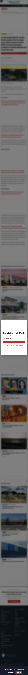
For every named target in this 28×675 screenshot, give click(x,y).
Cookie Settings (10, 672)
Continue (14, 342)
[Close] (24, 322)
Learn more (21, 669)
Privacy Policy (21, 345)
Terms (17, 345)
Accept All (19, 672)
